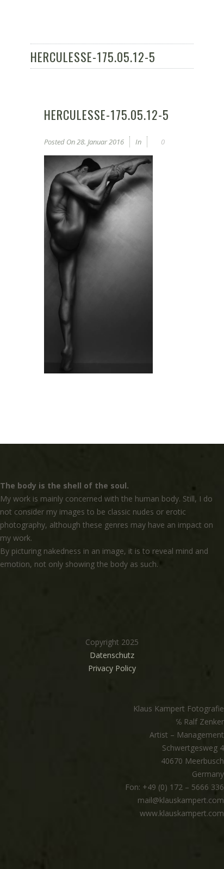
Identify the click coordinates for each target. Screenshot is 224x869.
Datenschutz (112, 655)
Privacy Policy (112, 668)
